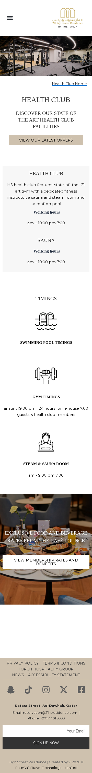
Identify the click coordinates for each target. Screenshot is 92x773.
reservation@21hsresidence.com (50, 712)
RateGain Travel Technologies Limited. (46, 768)
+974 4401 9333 (52, 718)
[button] (10, 18)
